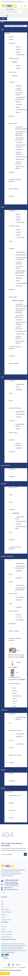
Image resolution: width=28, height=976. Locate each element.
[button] (25, 6)
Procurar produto (10, 9)
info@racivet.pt (10, 952)
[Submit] (25, 854)
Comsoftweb (22, 967)
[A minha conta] (21, 5)
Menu (4, 18)
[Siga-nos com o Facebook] (2, 893)
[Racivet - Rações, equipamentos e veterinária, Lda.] (9, 6)
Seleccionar (4, 973)
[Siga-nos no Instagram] (3, 893)
